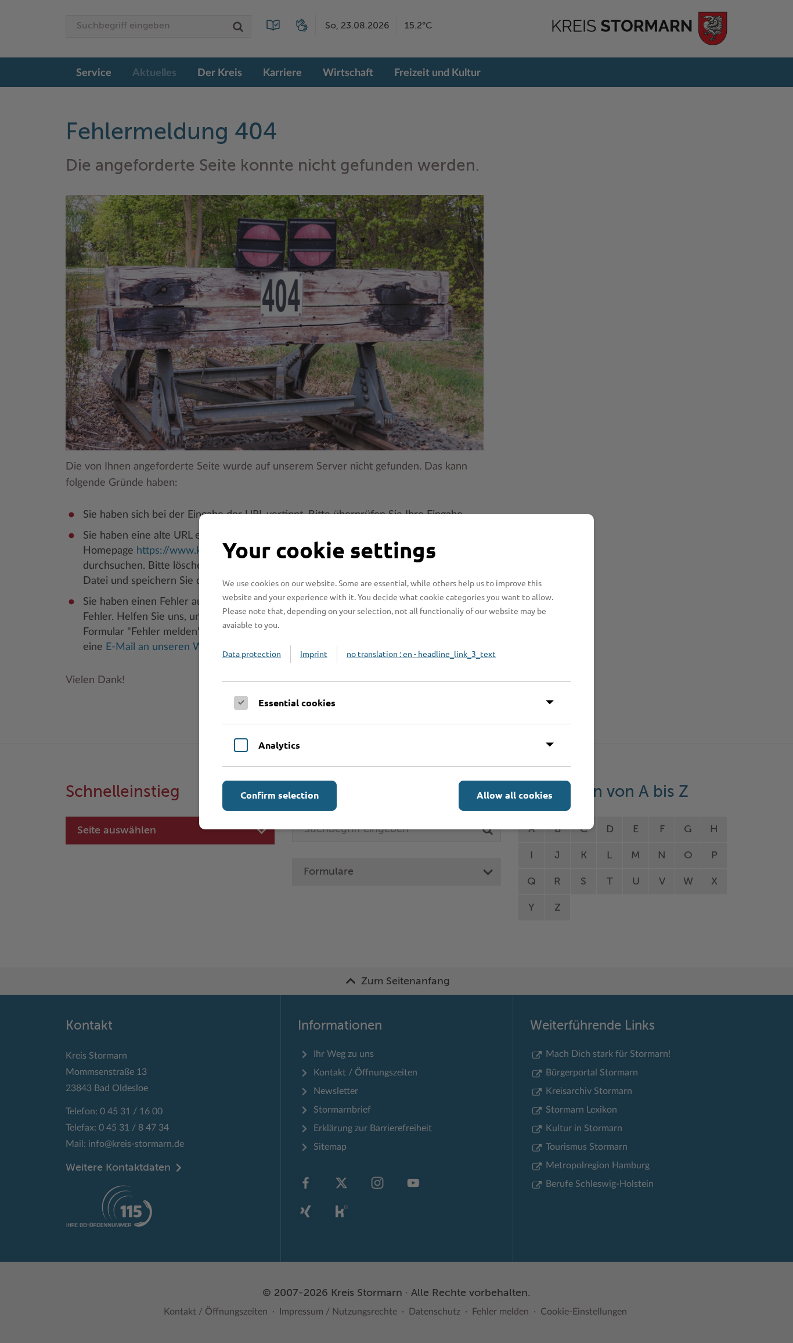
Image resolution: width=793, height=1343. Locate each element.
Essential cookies (297, 702)
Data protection (251, 653)
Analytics (279, 745)
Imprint (313, 653)
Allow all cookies (515, 795)
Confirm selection (279, 795)
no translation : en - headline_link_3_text (421, 653)
